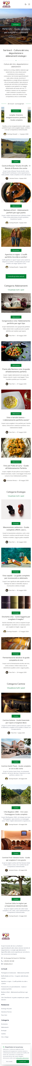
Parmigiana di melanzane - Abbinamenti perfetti (15, 973)
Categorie (5, 1020)
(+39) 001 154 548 (9, 961)
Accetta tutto (22, 1061)
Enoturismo (16, 111)
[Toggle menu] (29, 4)
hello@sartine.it (8, 964)
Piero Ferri (4, 1015)
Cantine (16, 161)
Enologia (16, 24)
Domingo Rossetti (6, 1008)
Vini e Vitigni (4, 1037)
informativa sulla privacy (22, 1058)
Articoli (4, 969)
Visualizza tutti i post (16, 290)
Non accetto (9, 1061)
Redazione (5, 1005)
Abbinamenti (16, 206)
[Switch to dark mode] (25, 4)
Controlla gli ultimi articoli (16, 276)
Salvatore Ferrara (6, 1012)
